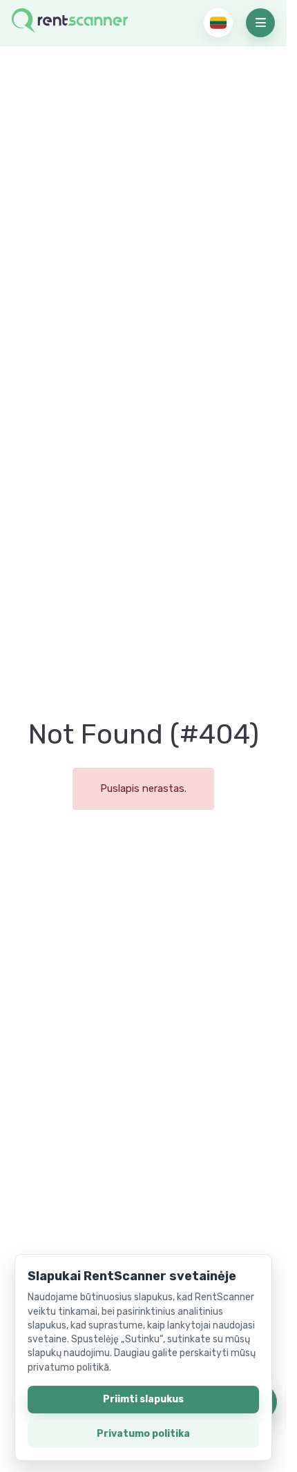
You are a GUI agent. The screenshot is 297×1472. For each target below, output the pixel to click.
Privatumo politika (143, 1434)
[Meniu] (260, 22)
